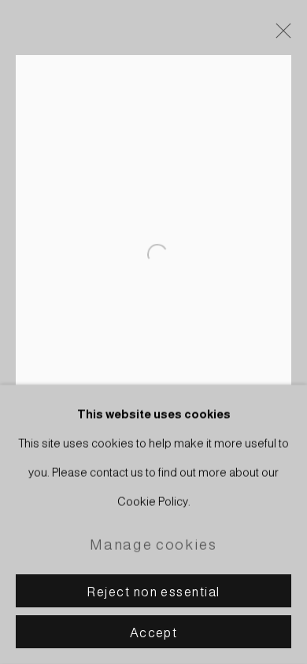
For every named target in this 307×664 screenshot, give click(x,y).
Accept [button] (154, 632)
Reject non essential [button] (153, 592)
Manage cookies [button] (153, 545)
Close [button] (279, 35)
